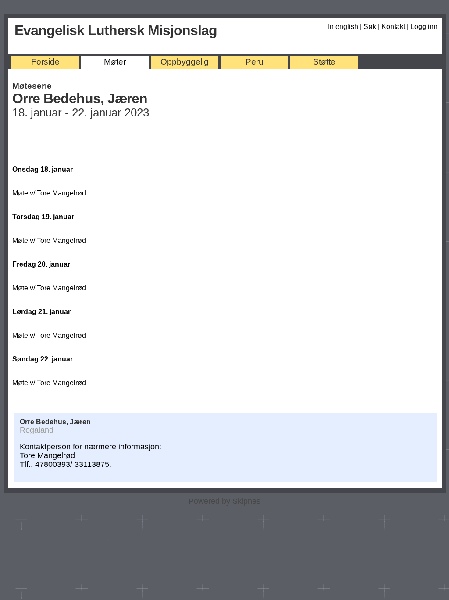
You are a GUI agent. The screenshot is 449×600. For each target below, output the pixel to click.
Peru (255, 61)
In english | (345, 26)
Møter (115, 61)
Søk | (372, 26)
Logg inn (424, 26)
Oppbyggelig (184, 61)
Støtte (324, 61)
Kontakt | (395, 26)
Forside (45, 61)
